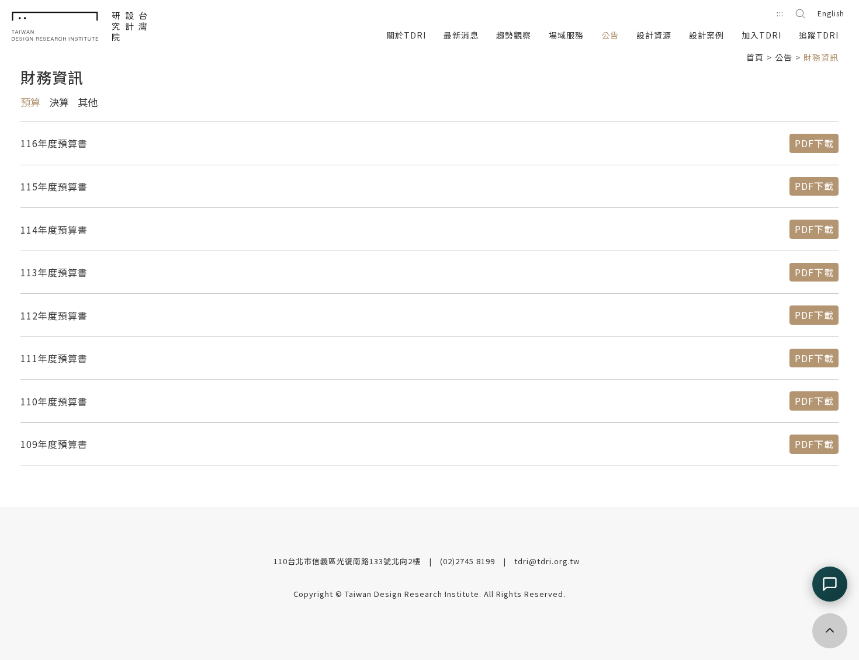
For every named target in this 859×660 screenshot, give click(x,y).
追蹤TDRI (819, 35)
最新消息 (461, 35)
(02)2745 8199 (468, 561)
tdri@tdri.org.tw (547, 561)
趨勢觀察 (513, 35)
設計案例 (706, 35)
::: (780, 13)
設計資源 (653, 35)
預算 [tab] (30, 103)
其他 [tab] (88, 103)
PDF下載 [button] (814, 143)
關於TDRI (406, 35)
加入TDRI (761, 35)
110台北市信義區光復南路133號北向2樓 (348, 561)
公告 (610, 35)
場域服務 (566, 35)
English (831, 13)
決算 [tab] (59, 103)
